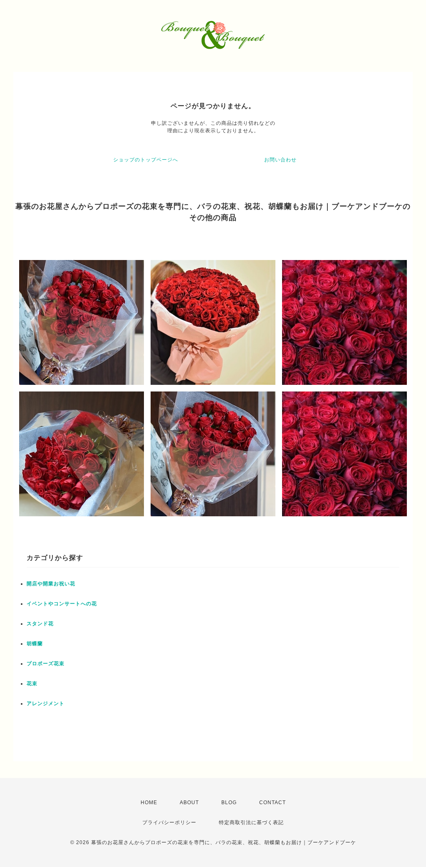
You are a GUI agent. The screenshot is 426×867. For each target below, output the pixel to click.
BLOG (229, 802)
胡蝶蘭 (35, 644)
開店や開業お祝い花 (51, 584)
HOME (149, 802)
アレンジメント (45, 703)
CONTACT (272, 802)
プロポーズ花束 (45, 663)
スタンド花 (40, 624)
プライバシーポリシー (169, 822)
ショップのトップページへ (145, 160)
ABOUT (189, 802)
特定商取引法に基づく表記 (251, 822)
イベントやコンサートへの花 (62, 604)
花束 (32, 683)
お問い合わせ (280, 160)
